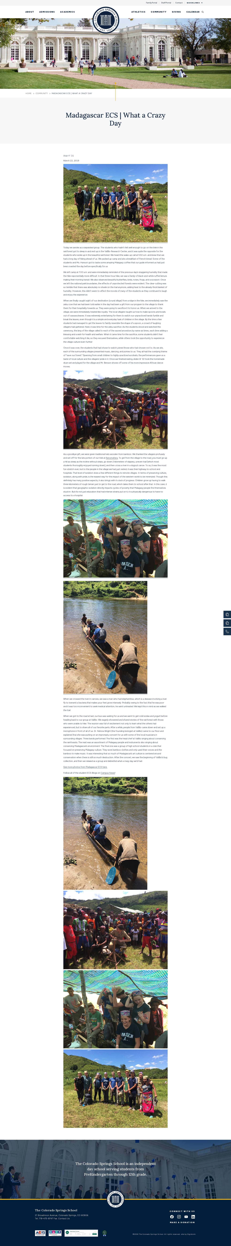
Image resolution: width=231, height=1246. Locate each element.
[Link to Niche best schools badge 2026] (104, 1233)
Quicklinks (193, 3)
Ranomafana (112, 458)
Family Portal (151, 3)
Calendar (193, 12)
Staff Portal (166, 3)
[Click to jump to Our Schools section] (115, 91)
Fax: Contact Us (62, 1218)
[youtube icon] (186, 1217)
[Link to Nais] (55, 1233)
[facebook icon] (172, 1217)
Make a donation (182, 1222)
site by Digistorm (188, 1234)
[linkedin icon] (193, 1217)
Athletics (138, 12)
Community (159, 12)
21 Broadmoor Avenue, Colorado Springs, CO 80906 (61, 1215)
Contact (179, 3)
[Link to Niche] (81, 1233)
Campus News (108, 773)
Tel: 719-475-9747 (44, 1218)
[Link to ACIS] (40, 1233)
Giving (176, 12)
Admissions (47, 12)
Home (29, 93)
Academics (67, 12)
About (29, 12)
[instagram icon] (179, 1217)
